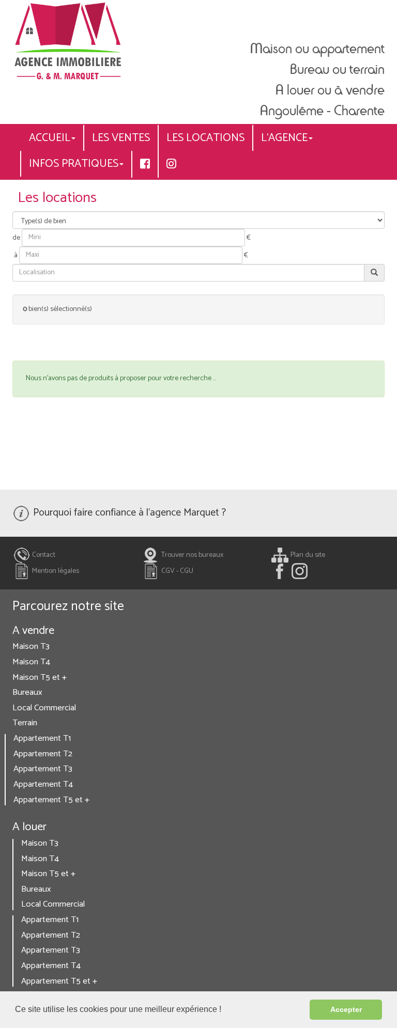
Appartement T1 (42, 738)
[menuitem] (145, 164)
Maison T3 (31, 646)
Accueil (49, 138)
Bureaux (27, 692)
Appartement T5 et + (51, 800)
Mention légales (54, 571)
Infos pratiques (73, 163)
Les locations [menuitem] (205, 138)
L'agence (284, 138)
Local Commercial (44, 708)
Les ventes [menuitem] (121, 138)
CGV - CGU (176, 571)
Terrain (24, 723)
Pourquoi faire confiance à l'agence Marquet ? (128, 512)
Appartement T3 (42, 769)
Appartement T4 (43, 784)
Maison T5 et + (39, 677)
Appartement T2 (42, 754)
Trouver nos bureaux (191, 555)
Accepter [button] (346, 1009)
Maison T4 (31, 662)
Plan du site (307, 555)
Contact (42, 555)
